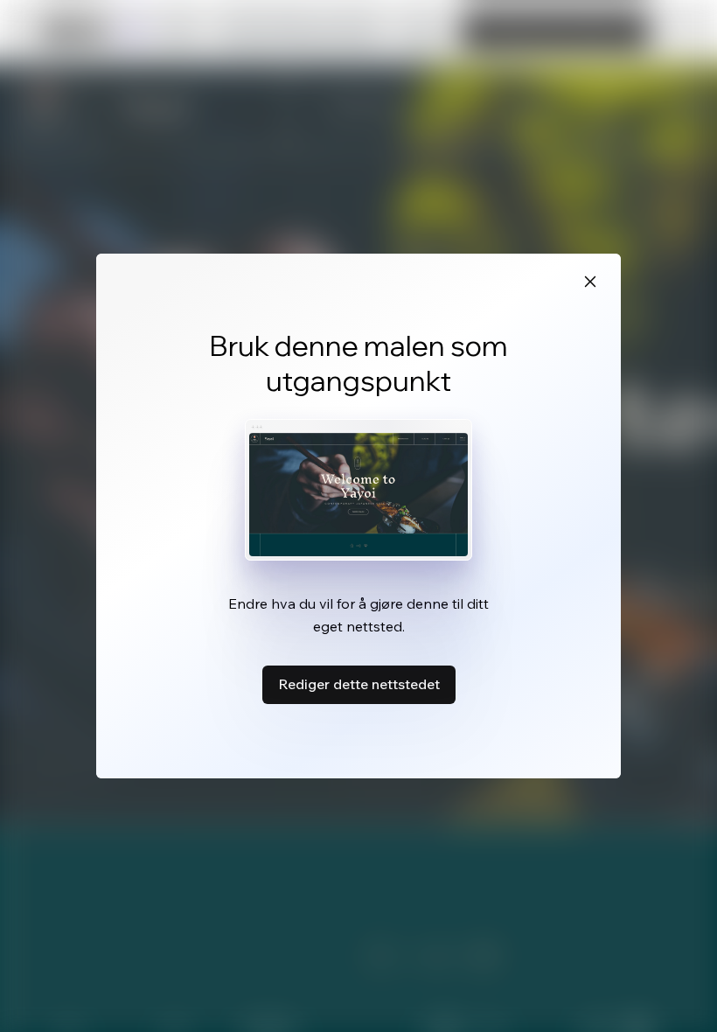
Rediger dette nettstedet (359, 684)
